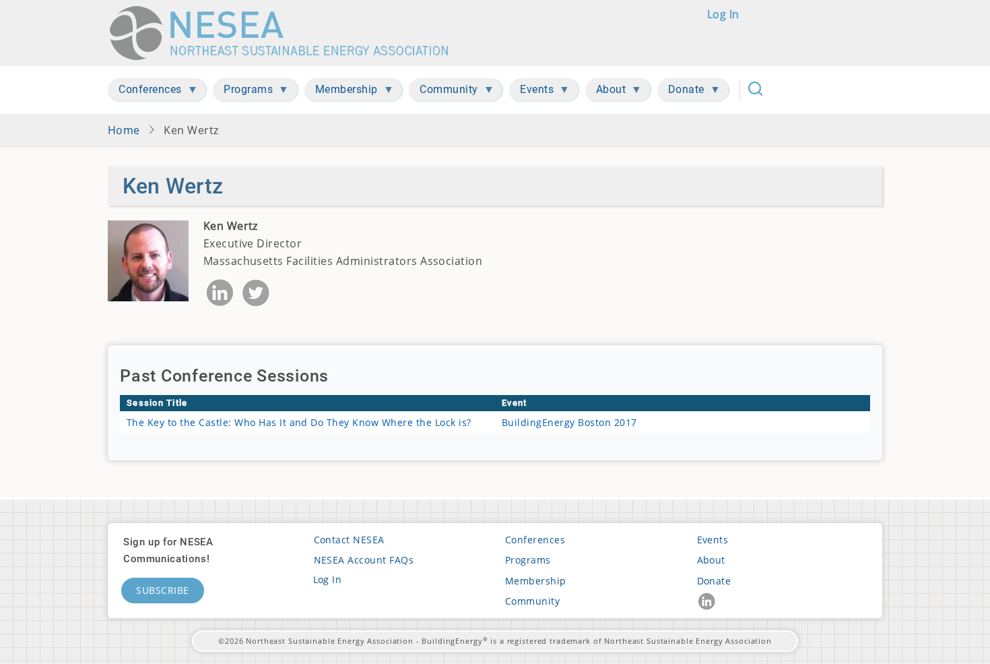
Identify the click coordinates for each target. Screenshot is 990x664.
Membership (535, 580)
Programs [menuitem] (243, 92)
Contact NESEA (349, 539)
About (711, 559)
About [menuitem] (605, 92)
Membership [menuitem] (341, 92)
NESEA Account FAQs (364, 559)
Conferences (535, 539)
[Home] (285, 33)
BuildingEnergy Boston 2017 (569, 422)
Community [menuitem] (443, 92)
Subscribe (162, 590)
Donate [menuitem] (680, 92)
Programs (528, 559)
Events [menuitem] (531, 92)
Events (713, 539)
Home (124, 130)
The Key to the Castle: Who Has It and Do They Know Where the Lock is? (299, 422)
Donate (714, 580)
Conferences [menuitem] (145, 92)
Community (532, 601)
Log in (723, 14)
